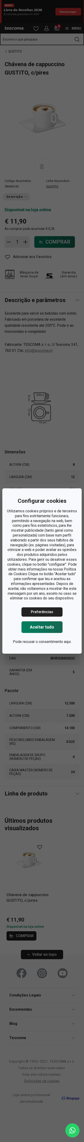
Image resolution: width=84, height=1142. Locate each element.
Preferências (42, 612)
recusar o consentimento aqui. (47, 641)
